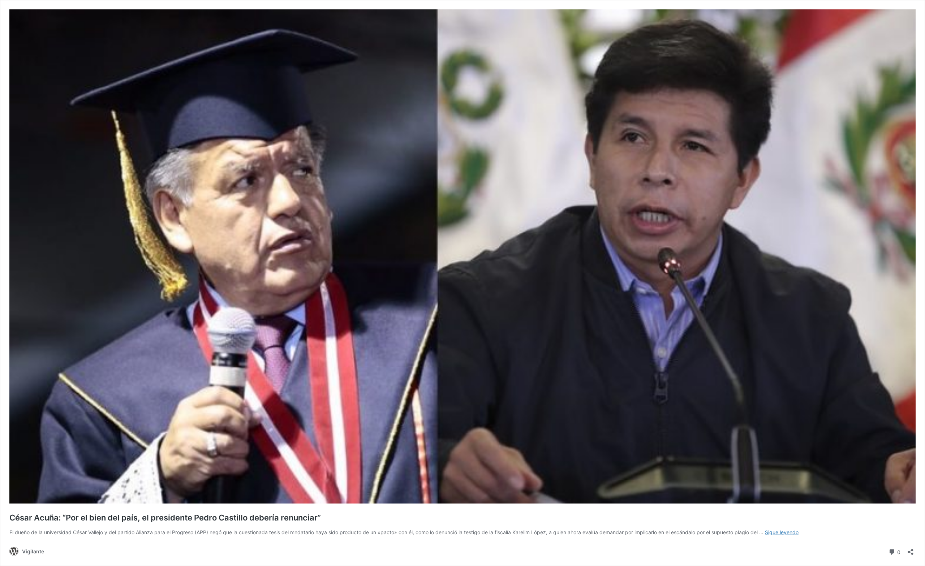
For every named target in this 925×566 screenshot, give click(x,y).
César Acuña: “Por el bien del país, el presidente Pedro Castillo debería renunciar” (165, 517)
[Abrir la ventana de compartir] (910, 549)
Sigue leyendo (782, 532)
